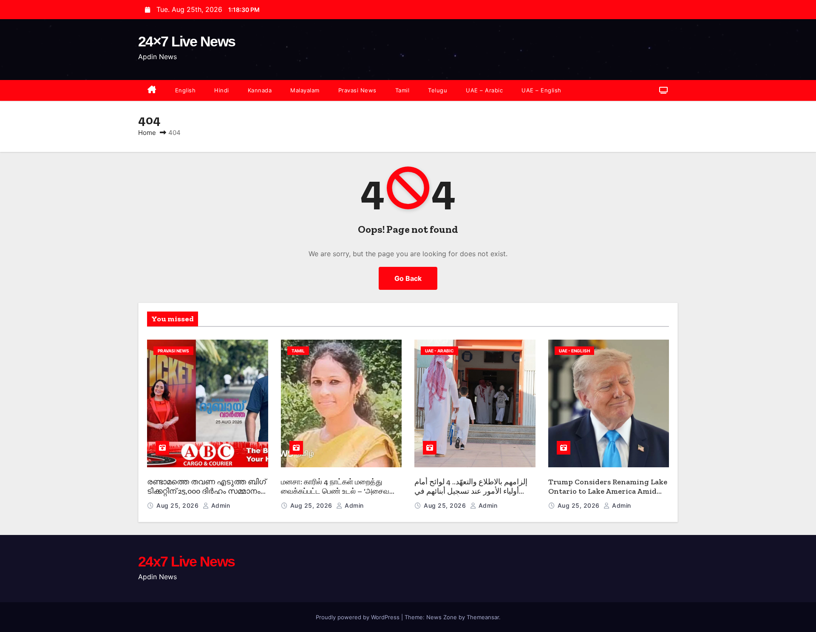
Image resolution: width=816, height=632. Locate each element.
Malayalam (305, 90)
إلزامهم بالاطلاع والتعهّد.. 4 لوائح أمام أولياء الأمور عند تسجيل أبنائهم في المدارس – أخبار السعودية (470, 491)
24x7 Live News (186, 561)
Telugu (437, 90)
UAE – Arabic (484, 90)
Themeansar (483, 617)
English (185, 90)
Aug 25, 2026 (178, 505)
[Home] (152, 90)
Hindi (221, 90)
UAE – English (541, 90)
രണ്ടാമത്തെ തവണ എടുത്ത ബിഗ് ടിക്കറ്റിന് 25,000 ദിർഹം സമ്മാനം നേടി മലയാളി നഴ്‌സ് (206, 491)
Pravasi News (357, 90)
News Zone (441, 617)
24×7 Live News (186, 41)
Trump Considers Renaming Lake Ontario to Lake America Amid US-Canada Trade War (607, 491)
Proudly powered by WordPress (358, 617)
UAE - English (574, 350)
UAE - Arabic (439, 350)
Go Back (408, 278)
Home (147, 133)
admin (219, 505)
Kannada (260, 90)
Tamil (402, 90)
